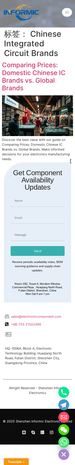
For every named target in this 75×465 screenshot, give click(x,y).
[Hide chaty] (63, 454)
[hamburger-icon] (67, 12)
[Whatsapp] (63, 442)
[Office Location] (8, 334)
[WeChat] (63, 429)
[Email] (63, 417)
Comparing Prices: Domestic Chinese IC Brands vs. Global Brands (34, 76)
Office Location (19, 341)
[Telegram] (63, 404)
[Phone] (63, 392)
